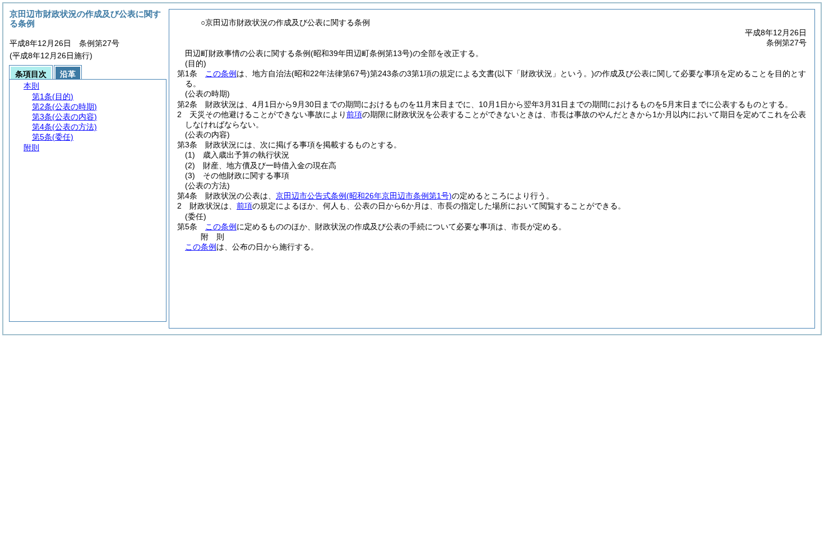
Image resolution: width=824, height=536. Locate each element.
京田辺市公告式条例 (364, 195)
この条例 (221, 73)
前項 (354, 114)
